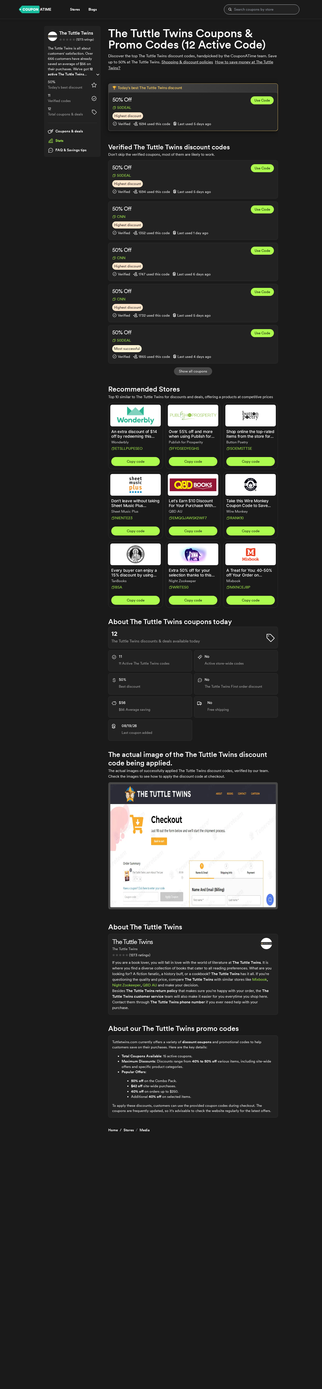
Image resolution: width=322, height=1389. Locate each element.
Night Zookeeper (126, 985)
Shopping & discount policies (187, 62)
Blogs (92, 9)
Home (113, 1130)
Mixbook (259, 979)
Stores (129, 1130)
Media (145, 1130)
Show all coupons (193, 371)
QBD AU (150, 985)
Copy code (135, 461)
